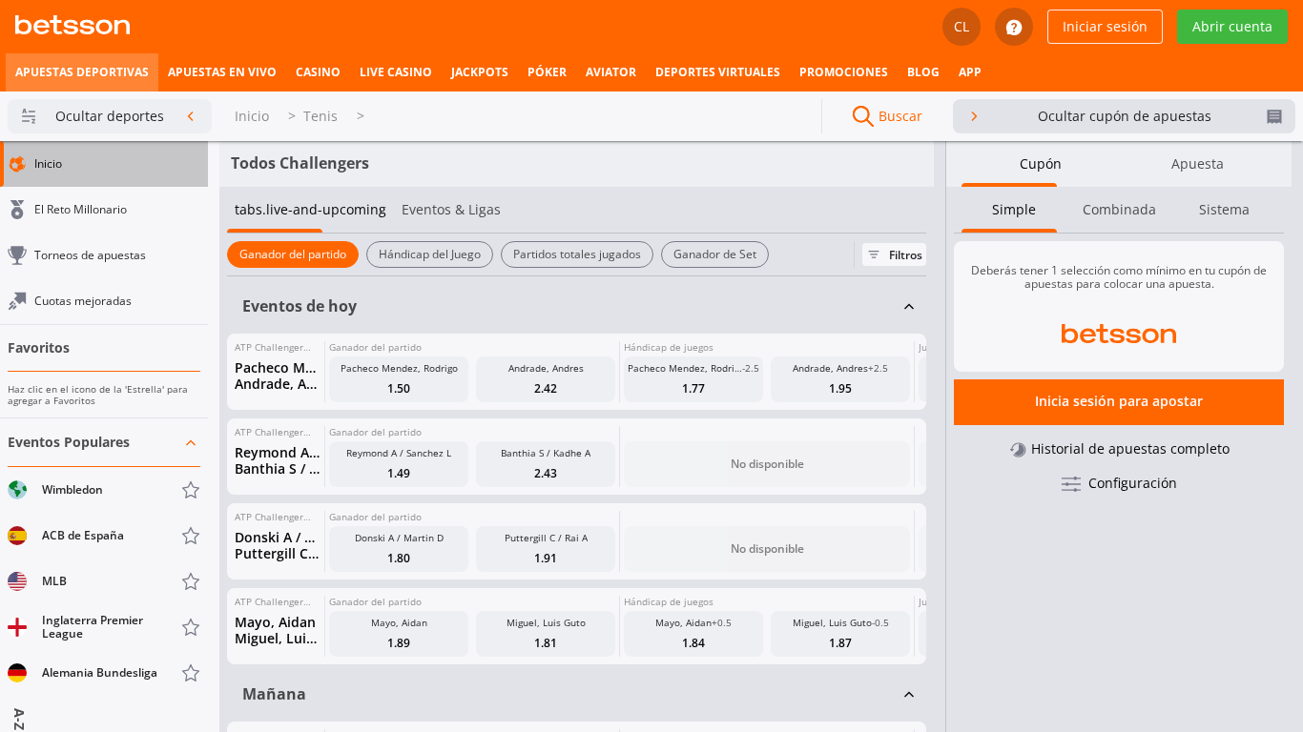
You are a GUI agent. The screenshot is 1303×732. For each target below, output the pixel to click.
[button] (104, 558)
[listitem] (82, 72)
